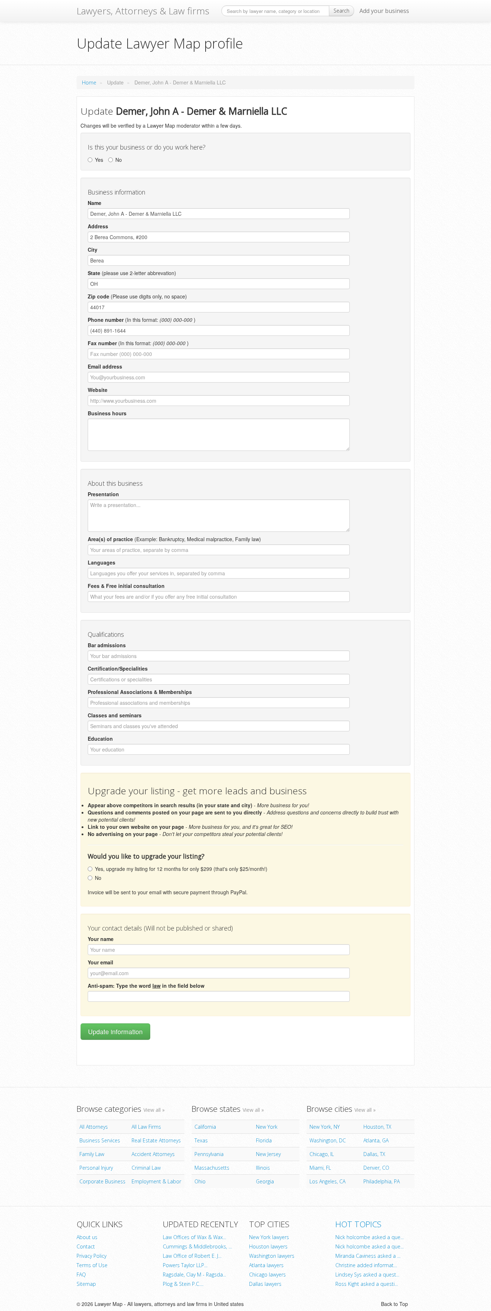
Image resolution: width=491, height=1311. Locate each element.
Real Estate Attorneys (156, 1140)
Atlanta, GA (376, 1140)
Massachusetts (211, 1167)
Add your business (384, 11)
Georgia (265, 1181)
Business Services (99, 1140)
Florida (264, 1140)
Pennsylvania (209, 1154)
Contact (86, 1246)
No (118, 159)
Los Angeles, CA (327, 1181)
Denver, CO (376, 1167)
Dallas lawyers (265, 1283)
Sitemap (86, 1283)
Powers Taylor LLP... (185, 1265)
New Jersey (268, 1154)
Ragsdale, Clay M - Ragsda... (194, 1274)
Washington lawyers (271, 1255)
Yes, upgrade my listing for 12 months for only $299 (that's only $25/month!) (181, 868)
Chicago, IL (321, 1154)
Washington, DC (327, 1140)
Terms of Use (92, 1265)
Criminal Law (146, 1167)
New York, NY (324, 1126)
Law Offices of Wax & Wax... (194, 1237)
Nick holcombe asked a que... (369, 1237)
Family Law (91, 1154)
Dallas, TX (374, 1154)
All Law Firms (146, 1126)
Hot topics (358, 1224)
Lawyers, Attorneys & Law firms (143, 10)
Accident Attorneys (153, 1154)
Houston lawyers (268, 1246)
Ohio (200, 1181)
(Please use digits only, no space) (137, 296)
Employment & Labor (156, 1181)
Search (341, 10)
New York (266, 1126)
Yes (99, 159)
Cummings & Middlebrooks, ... (197, 1246)
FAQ (81, 1274)
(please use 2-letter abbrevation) (132, 273)
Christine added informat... (366, 1265)
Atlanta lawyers (266, 1265)
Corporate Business (102, 1181)
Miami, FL (320, 1167)
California (205, 1126)
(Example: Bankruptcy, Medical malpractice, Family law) (174, 539)
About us (87, 1237)
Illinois (263, 1167)
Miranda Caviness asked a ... (367, 1255)
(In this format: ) (142, 319)
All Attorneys (93, 1126)
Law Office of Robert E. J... (192, 1255)
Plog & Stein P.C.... (183, 1283)
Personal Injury (96, 1167)
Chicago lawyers (267, 1274)
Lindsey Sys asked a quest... (367, 1274)
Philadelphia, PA (381, 1181)
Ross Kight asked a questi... (366, 1283)
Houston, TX (377, 1126)
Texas (201, 1140)
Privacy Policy (91, 1255)
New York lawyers (269, 1237)
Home (89, 82)
